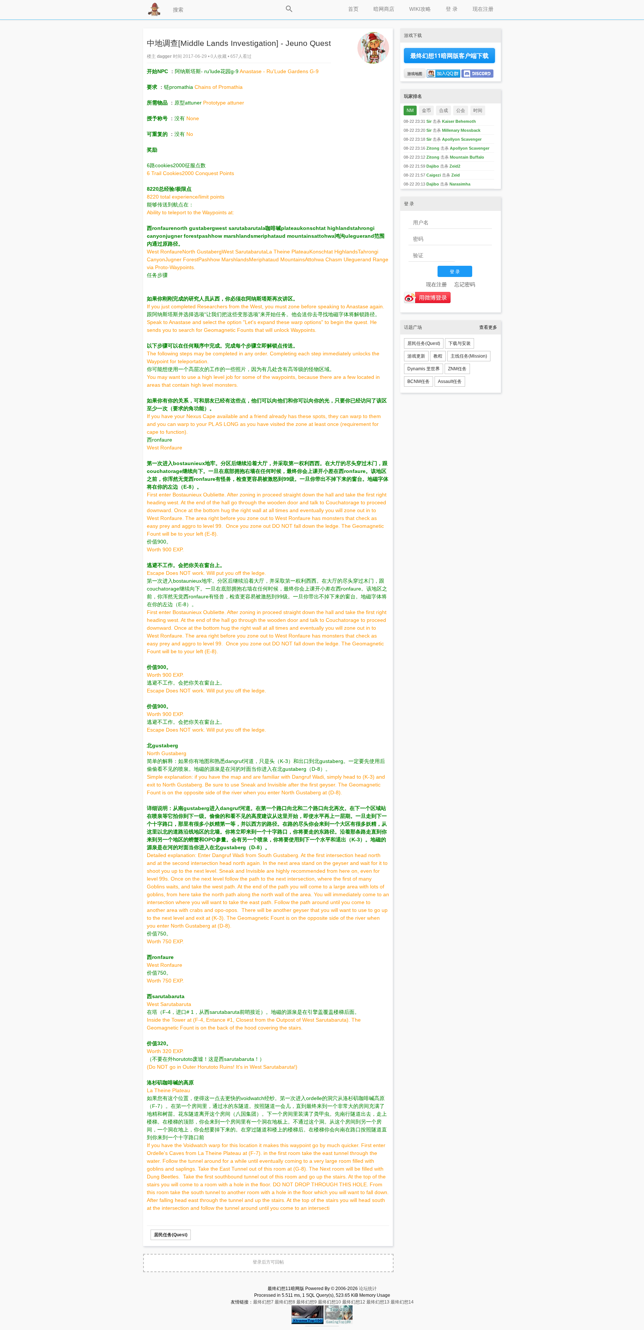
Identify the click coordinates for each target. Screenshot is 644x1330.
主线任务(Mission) (469, 356)
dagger (165, 56)
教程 (437, 356)
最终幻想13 (377, 1302)
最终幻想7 (263, 1302)
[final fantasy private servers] (322, 1324)
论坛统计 (368, 1288)
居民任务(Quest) (170, 1234)
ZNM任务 (457, 368)
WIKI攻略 (420, 9)
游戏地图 (414, 73)
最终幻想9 (306, 1302)
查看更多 (488, 327)
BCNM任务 (418, 381)
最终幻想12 (353, 1302)
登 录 (452, 9)
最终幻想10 (329, 1302)
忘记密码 (464, 284)
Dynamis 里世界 (423, 368)
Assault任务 (450, 381)
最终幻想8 (285, 1302)
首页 (353, 9)
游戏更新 (416, 356)
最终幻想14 (402, 1302)
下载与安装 (459, 343)
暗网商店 (383, 9)
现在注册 (483, 9)
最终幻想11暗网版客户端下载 (449, 55)
